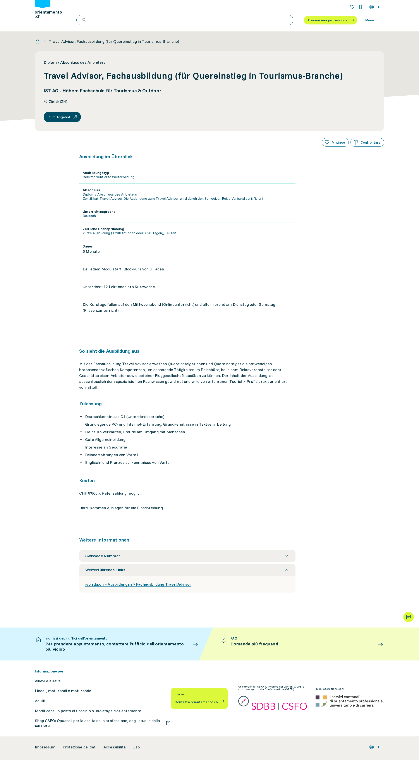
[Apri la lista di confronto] (361, 7)
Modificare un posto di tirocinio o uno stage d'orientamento (88, 710)
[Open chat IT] (408, 617)
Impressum (45, 747)
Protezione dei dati (79, 747)
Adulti (40, 700)
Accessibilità (114, 747)
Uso (136, 747)
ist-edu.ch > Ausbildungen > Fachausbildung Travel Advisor (138, 584)
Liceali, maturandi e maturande (63, 690)
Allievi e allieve (48, 681)
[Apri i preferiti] (352, 7)
